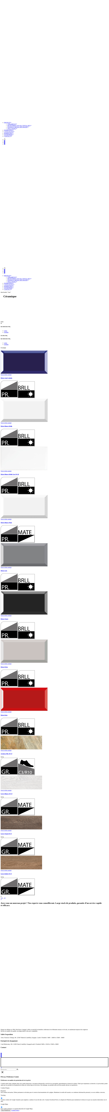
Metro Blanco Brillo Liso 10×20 (10, 474)
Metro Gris (4, 570)
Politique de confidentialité (16, 1063)
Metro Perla (4, 667)
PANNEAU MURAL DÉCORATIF (17, 127)
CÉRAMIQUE (11, 124)
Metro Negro (4, 619)
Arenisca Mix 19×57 (6, 753)
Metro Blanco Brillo (6, 426)
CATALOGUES (8, 131)
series (5, 331)
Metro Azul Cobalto (6, 378)
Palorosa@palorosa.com (7, 1050)
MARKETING (8, 133)
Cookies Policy (15, 1110)
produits (6, 332)
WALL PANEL (11, 128)
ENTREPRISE (8, 134)
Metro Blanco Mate (6, 522)
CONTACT (7, 136)
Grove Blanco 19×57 (6, 794)
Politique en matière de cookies (33, 1063)
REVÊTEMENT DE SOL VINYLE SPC (18, 125)
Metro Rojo (4, 715)
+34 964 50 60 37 (21, 1050)
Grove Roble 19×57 (6, 874)
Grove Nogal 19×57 (6, 833)
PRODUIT (7, 122)
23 (4, 898)
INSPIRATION (8, 130)
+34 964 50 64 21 (33, 1050)
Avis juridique (5, 1063)
